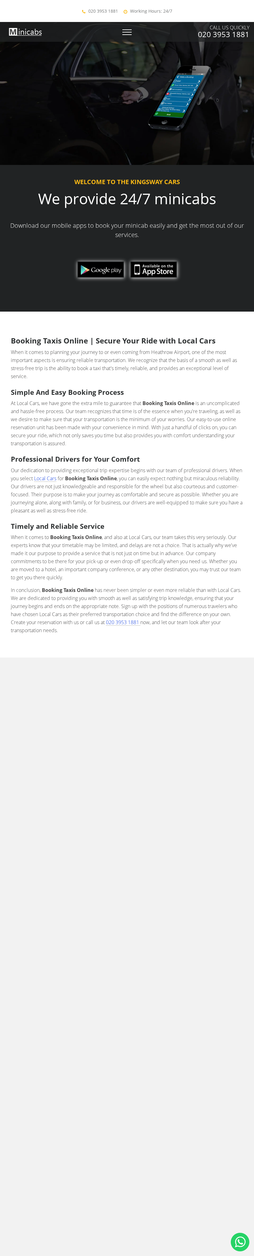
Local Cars (45, 478)
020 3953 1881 (103, 11)
